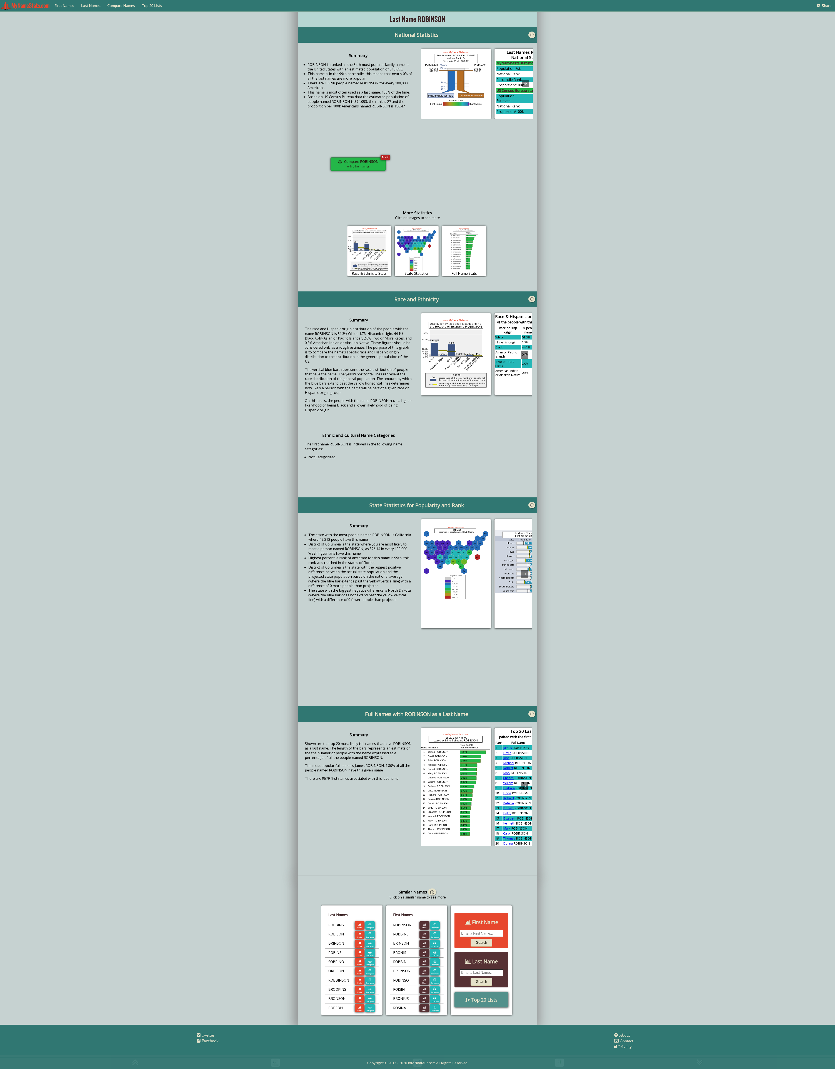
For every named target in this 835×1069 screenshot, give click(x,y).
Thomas (509, 838)
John (506, 758)
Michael (508, 763)
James (507, 748)
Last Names (90, 5)
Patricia (508, 803)
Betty (507, 813)
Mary (506, 773)
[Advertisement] (476, 167)
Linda (507, 793)
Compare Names (121, 5)
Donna (508, 843)
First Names (64, 5)
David (507, 753)
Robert (508, 768)
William (508, 783)
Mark (506, 828)
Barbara (509, 788)
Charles (508, 778)
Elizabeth (509, 818)
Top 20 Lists (152, 5)
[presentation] (525, 83)
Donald (508, 808)
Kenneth (509, 823)
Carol (507, 833)
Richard (508, 798)
